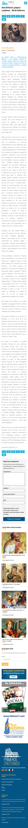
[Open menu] (25, 3)
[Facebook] (4, 16)
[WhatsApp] (18, 16)
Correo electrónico (9, 494)
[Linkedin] (13, 16)
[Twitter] (8, 16)
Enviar (5, 664)
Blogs (3, 787)
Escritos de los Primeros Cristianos (11, 779)
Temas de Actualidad (7, 782)
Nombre (6, 488)
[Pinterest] (22, 16)
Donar (3, 790)
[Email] (4, 19)
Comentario (7, 471)
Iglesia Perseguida (7, 784)
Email (3, 656)
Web (4, 500)
